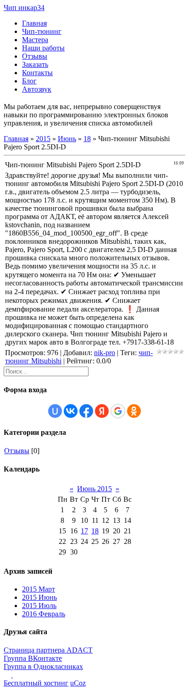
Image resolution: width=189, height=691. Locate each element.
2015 (43, 139)
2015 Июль (39, 605)
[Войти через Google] (118, 411)
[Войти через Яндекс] (102, 411)
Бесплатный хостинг (36, 683)
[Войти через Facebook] (86, 411)
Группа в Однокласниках (43, 666)
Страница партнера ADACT (48, 650)
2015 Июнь (39, 597)
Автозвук (36, 89)
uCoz (78, 683)
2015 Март (38, 589)
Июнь (67, 139)
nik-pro (104, 352)
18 (87, 139)
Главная (34, 23)
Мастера (35, 40)
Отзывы (34, 56)
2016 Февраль (43, 614)
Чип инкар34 (24, 7)
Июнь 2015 (94, 489)
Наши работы (43, 48)
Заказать (35, 64)
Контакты (37, 73)
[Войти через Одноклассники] (134, 411)
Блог (29, 81)
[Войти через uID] (55, 411)
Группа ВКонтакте (33, 658)
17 (84, 531)
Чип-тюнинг (41, 31)
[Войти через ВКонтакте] (71, 411)
